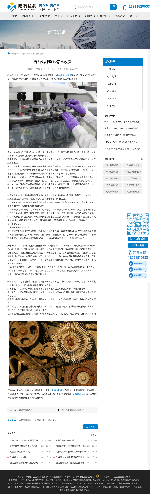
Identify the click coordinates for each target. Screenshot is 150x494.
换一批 (140, 159)
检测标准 (111, 91)
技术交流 (111, 84)
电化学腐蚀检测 (112, 179)
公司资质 (45, 16)
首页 (15, 16)
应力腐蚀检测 (112, 165)
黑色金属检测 (112, 185)
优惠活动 (120, 16)
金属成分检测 (133, 185)
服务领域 (75, 16)
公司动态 (111, 69)
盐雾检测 (133, 179)
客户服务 (105, 16)
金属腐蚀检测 (133, 165)
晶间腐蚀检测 (112, 172)
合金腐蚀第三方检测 (75, 410)
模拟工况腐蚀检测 (133, 172)
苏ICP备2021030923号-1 (79, 477)
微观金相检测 (133, 192)
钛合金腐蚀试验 (25, 410)
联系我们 (135, 16)
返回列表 (90, 427)
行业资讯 (40, 54)
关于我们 (60, 16)
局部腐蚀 (52, 420)
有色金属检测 (112, 192)
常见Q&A (111, 99)
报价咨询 (111, 106)
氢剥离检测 (40, 420)
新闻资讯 (90, 16)
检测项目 (28, 16)
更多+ (93, 435)
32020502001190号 (122, 477)
